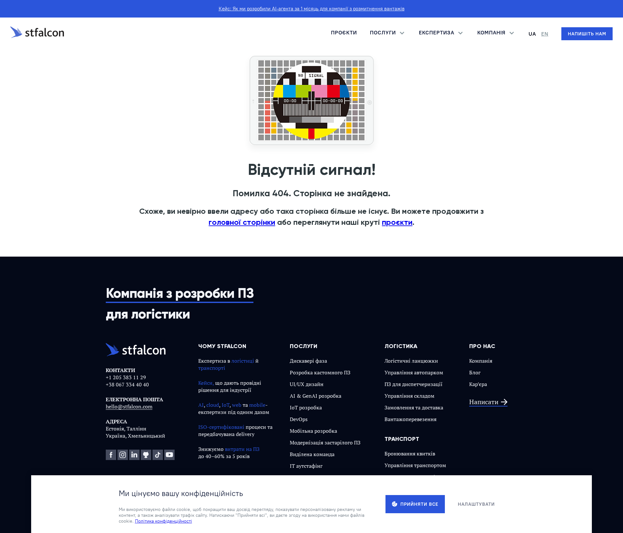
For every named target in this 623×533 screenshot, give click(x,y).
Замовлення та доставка (414, 407)
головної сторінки (242, 222)
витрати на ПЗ (242, 449)
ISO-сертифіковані (221, 426)
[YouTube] (169, 455)
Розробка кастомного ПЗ (320, 372)
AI (201, 404)
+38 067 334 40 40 (127, 384)
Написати (483, 402)
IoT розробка (306, 407)
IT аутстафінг (306, 465)
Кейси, (206, 382)
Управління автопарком (414, 372)
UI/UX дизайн (307, 384)
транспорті (211, 367)
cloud (212, 404)
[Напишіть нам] (587, 33)
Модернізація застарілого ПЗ (325, 442)
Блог (475, 372)
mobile (257, 404)
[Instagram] (122, 455)
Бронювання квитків (410, 453)
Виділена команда (312, 454)
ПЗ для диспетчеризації (414, 384)
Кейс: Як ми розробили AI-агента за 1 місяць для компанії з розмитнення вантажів (312, 9)
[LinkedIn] (134, 455)
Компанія (480, 360)
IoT (225, 404)
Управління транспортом (415, 465)
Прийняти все (419, 504)
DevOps (299, 419)
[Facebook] (111, 455)
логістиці (242, 360)
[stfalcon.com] (37, 34)
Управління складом (409, 395)
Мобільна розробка (313, 430)
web (236, 404)
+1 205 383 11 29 (126, 377)
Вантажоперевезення (410, 419)
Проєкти (344, 32)
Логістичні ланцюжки (411, 360)
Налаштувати (476, 504)
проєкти (397, 222)
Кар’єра (478, 384)
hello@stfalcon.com (129, 406)
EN (544, 33)
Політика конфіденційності (163, 521)
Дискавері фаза (308, 360)
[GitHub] (146, 455)
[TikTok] (158, 455)
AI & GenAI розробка (315, 395)
